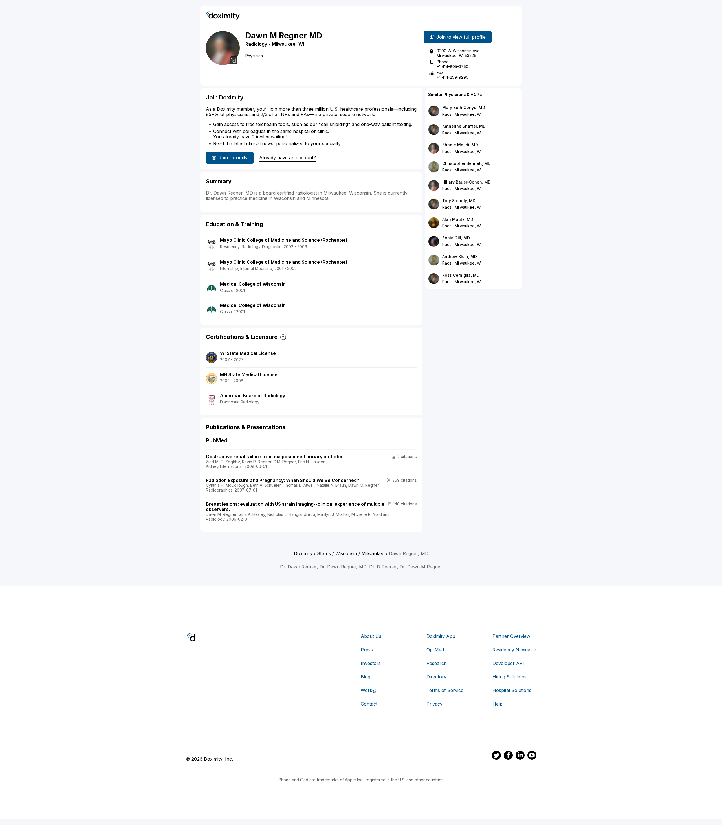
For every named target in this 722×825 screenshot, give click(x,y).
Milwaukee (284, 44)
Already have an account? (287, 157)
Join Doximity (233, 157)
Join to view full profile (461, 37)
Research (436, 663)
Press (367, 649)
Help (497, 704)
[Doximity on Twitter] (496, 756)
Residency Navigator (514, 649)
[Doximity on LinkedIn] (520, 756)
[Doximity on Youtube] (531, 756)
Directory (436, 677)
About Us (371, 636)
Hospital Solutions (511, 690)
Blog (365, 677)
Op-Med (435, 649)
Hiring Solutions (509, 677)
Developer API (508, 663)
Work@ (369, 690)
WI (301, 44)
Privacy (434, 704)
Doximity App (440, 636)
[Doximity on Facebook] (508, 756)
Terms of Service (444, 690)
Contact (369, 704)
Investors (371, 663)
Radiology (256, 44)
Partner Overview (511, 636)
